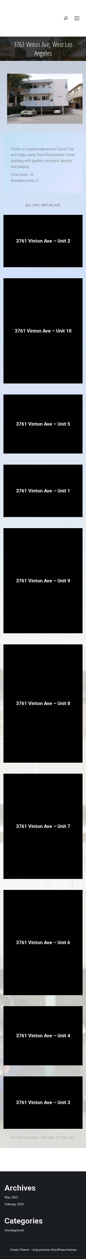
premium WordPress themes (57, 1249)
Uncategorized (14, 1230)
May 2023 (11, 1197)
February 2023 (14, 1204)
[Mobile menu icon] (76, 18)
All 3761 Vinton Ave (43, 205)
